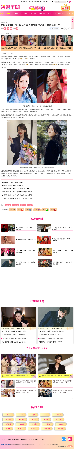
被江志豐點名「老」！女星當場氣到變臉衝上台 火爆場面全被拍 (18, 376)
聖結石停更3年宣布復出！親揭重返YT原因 (12, 328)
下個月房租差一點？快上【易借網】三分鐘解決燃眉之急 (17, 192)
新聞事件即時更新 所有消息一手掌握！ (13, 185)
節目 (68, 13)
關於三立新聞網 (6, 439)
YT (47, 2)
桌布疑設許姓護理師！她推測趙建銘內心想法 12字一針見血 (62, 391)
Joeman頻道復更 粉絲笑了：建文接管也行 (14, 334)
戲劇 (40, 13)
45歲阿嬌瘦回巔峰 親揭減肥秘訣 (26, 239)
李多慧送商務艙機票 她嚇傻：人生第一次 (14, 342)
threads (51, 2)
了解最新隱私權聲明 (61, 446)
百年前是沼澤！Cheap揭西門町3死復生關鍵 (14, 331)
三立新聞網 (23, 2)
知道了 (70, 446)
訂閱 (19, 210)
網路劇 (20, 59)
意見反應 (42, 439)
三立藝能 (30, 2)
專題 (59, 13)
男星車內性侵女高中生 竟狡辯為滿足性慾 (50, 328)
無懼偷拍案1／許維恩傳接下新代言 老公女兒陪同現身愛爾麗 (46, 48)
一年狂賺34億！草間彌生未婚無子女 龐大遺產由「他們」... (18, 198)
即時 (16, 13)
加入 (28, 210)
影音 (64, 13)
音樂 (54, 13)
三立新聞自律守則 (25, 439)
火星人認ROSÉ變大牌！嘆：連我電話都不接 (14, 338)
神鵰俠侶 (54, 64)
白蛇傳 (26, 64)
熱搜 (26, 13)
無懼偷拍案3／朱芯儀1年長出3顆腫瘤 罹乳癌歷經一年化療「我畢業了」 (9, 48)
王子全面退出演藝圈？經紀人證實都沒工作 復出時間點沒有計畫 (55, 376)
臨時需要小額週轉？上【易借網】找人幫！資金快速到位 (17, 195)
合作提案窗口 (35, 439)
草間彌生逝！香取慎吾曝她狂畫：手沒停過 (51, 342)
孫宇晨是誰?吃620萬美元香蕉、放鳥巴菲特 (51, 338)
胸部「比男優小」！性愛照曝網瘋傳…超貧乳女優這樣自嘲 (27, 48)
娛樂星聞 (3, 22)
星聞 (30, 13)
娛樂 (7, 22)
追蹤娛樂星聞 (38, 2)
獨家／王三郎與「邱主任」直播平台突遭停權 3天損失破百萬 (62, 382)
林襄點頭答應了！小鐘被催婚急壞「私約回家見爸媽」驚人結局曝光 (64, 48)
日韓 (45, 13)
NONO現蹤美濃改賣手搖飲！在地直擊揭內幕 (51, 331)
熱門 (21, 13)
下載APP (12, 210)
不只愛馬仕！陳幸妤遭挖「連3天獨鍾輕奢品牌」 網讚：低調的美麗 (26, 382)
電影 (49, 13)
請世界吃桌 (9, 13)
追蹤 (36, 210)
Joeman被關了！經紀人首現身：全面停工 (13, 182)
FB (44, 2)
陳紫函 (28, 59)
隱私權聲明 (15, 439)
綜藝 (35, 13)
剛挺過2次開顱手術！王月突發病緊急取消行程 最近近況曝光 (26, 391)
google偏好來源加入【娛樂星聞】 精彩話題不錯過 (15, 188)
